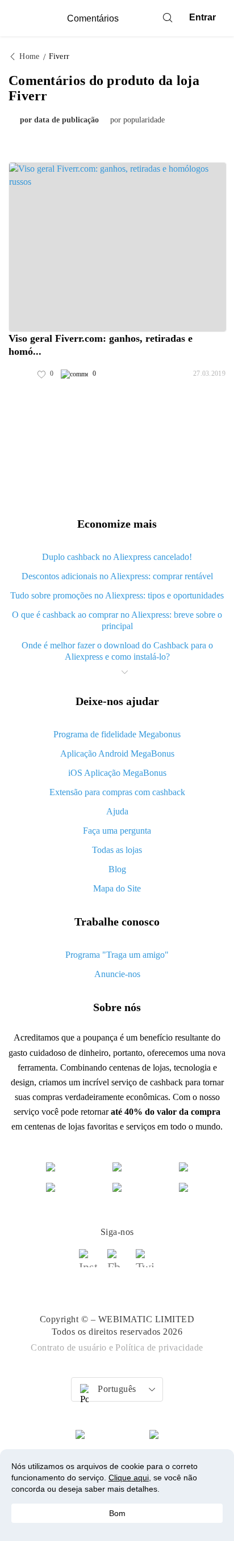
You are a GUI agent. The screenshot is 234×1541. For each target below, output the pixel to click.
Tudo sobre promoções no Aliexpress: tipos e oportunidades (117, 595)
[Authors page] (20, 374)
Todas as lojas (117, 850)
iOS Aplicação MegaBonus (117, 773)
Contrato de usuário (69, 1347)
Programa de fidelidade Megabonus (117, 734)
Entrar (202, 17)
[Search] (167, 17)
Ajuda (117, 811)
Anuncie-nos (117, 974)
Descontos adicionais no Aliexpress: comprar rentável (117, 576)
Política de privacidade (159, 1347)
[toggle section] (124, 672)
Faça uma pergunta (117, 830)
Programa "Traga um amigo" (117, 955)
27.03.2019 (209, 373)
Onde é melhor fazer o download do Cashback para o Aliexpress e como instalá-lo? (117, 650)
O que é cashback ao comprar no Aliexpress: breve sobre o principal (117, 620)
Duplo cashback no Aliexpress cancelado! (117, 557)
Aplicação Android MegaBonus (117, 753)
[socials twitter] (145, 1263)
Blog (117, 869)
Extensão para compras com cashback (117, 792)
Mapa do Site (117, 888)
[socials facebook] (117, 1263)
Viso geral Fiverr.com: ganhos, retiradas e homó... (101, 345)
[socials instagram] (88, 1263)
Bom (117, 1513)
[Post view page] (118, 247)
